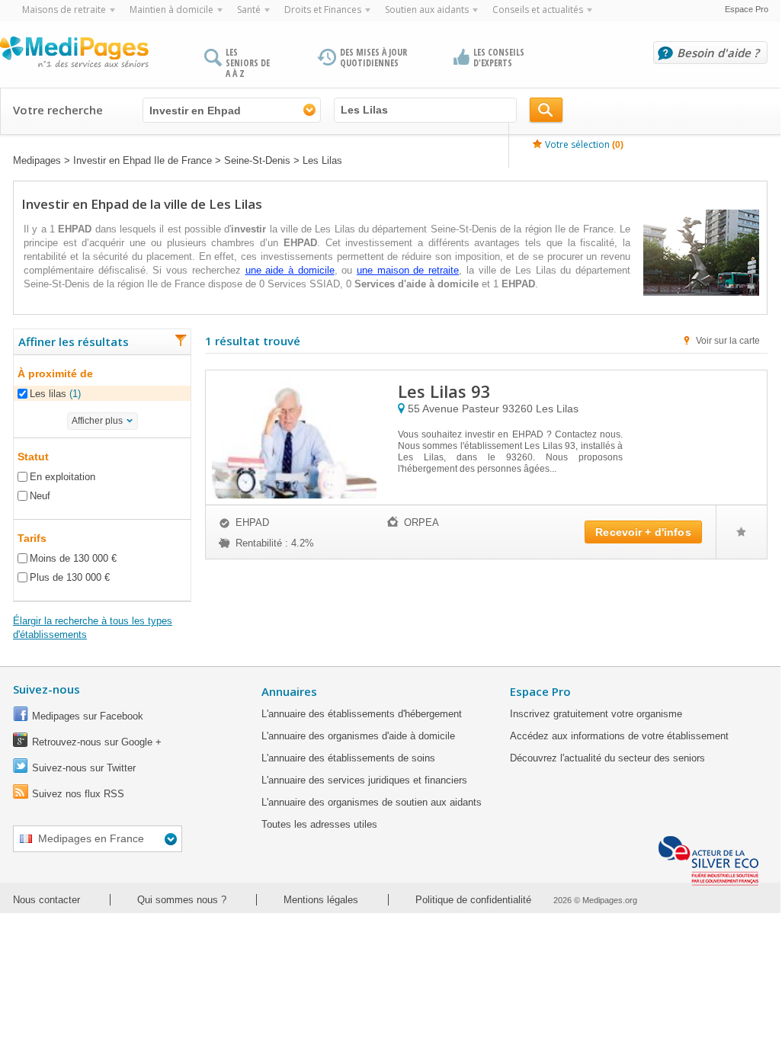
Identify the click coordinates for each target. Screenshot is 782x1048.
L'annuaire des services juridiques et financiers (364, 780)
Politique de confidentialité (473, 899)
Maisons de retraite (64, 9)
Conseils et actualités (537, 9)
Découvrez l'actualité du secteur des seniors (607, 758)
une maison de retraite (408, 270)
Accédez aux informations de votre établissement (619, 736)
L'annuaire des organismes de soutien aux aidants (371, 802)
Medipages (37, 160)
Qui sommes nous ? (181, 899)
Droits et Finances (322, 9)
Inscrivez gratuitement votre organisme (596, 713)
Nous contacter (46, 899)
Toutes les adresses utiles (319, 824)
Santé (249, 9)
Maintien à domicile (171, 9)
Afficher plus (97, 420)
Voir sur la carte (728, 340)
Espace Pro (746, 9)
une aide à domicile (290, 270)
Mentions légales (321, 899)
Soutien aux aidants (427, 9)
